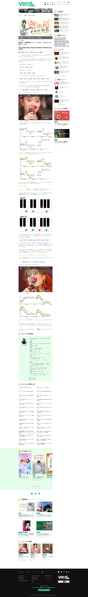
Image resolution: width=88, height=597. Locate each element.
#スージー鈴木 (33, 47)
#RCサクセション (23, 536)
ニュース (59, 2)
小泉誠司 (56, 44)
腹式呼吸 (63, 44)
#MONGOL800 (44, 536)
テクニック (52, 2)
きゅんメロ (60, 39)
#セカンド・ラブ (45, 47)
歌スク (60, 44)
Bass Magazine (21, 577)
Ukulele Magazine (34, 577)
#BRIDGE (55, 143)
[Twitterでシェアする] (35, 493)
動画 (68, 2)
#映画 (25, 537)
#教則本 (64, 125)
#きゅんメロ (24, 47)
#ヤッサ (47, 517)
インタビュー (46, 2)
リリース (20, 532)
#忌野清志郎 (27, 536)
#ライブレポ (49, 517)
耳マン (33, 580)
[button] (51, 468)
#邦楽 (27, 478)
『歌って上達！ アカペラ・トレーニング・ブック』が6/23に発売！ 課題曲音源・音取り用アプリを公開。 (61, 124)
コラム (64, 2)
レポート (38, 513)
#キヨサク (48, 536)
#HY (41, 536)
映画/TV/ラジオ (25, 532)
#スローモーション (39, 47)
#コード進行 (28, 47)
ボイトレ (67, 41)
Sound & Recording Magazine (23, 580)
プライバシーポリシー (48, 577)
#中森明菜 (50, 47)
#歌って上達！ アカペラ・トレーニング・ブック (60, 126)
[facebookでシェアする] (32, 493)
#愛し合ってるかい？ (21, 537)
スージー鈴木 (62, 41)
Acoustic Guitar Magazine (36, 575)
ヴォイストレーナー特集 (50, 475)
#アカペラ (55, 125)
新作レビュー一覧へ (62, 104)
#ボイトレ (61, 143)
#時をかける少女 (35, 480)
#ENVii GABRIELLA (21, 478)
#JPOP (20, 47)
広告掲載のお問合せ (48, 575)
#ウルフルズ (40, 517)
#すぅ (44, 479)
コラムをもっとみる (35, 486)
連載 (20, 475)
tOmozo (56, 39)
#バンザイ (43, 517)
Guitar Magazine (21, 575)
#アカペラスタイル (59, 125)
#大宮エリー (41, 537)
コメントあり (57, 41)
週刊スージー (33, 377)
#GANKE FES (38, 536)
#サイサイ (41, 479)
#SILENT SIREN (37, 479)
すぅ (64, 39)
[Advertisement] (62, 151)
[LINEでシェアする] (39, 493)
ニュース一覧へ (62, 75)
